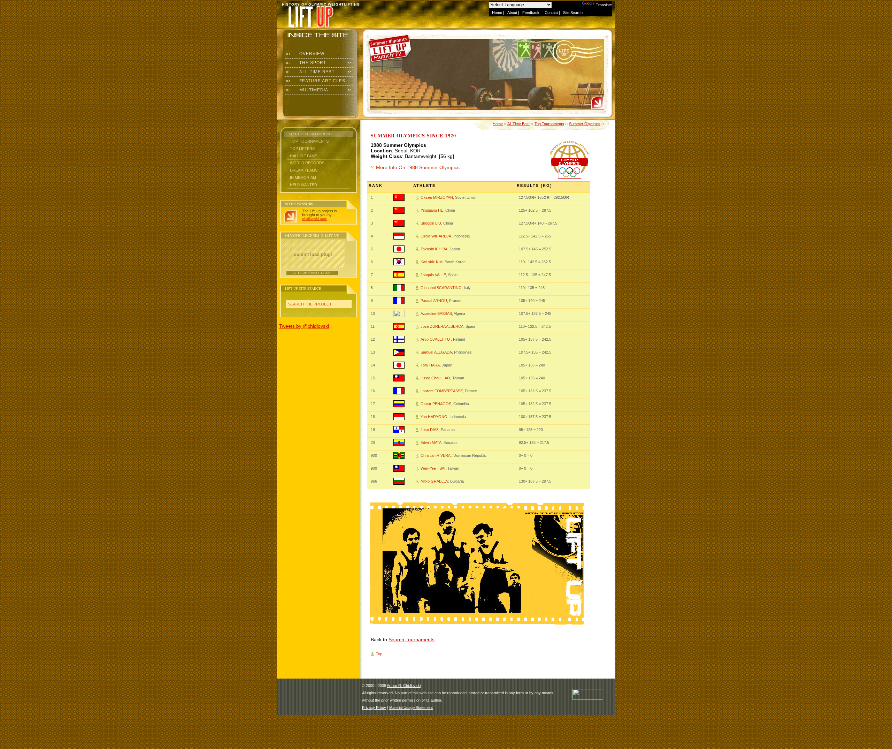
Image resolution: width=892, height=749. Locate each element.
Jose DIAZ (430, 430)
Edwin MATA (431, 442)
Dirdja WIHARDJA (436, 236)
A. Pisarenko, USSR (312, 273)
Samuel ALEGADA (436, 352)
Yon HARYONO (434, 417)
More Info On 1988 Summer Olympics (418, 167)
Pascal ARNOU (434, 300)
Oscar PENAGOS (436, 404)
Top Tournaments (309, 141)
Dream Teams (303, 170)
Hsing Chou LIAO (435, 378)
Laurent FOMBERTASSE (442, 391)
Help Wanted (303, 185)
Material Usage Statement (411, 707)
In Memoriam (303, 177)
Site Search (573, 12)
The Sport (305, 62)
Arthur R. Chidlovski (404, 685)
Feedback (530, 12)
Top (379, 654)
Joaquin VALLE (433, 275)
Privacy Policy (374, 707)
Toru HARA (430, 365)
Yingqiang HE (432, 210)
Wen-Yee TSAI (433, 468)
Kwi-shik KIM (432, 262)
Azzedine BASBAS (436, 313)
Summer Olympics (584, 124)
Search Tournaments (412, 639)
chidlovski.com (314, 219)
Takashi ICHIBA (434, 249)
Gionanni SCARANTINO (441, 288)
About (512, 12)
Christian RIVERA (436, 455)
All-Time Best (309, 71)
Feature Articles (315, 80)
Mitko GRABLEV (434, 481)
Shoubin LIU (431, 223)
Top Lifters (302, 148)
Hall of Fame (303, 156)
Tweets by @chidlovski (304, 326)
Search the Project (310, 304)
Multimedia (306, 90)
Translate (604, 5)
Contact (551, 12)
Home (497, 12)
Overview (304, 53)
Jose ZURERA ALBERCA (442, 326)
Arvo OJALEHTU (436, 339)
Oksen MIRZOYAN (437, 197)
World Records (307, 163)
